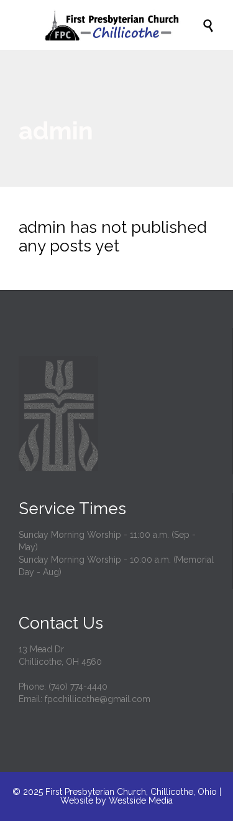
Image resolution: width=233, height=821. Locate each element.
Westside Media (141, 800)
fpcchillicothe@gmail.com (97, 699)
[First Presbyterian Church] (122, 25)
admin (56, 130)
